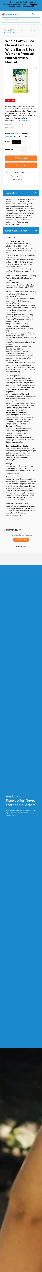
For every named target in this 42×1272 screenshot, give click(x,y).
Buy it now (21, 165)
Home (4, 29)
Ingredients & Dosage (16, 230)
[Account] (33, 14)
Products (11, 29)
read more (26, 120)
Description (11, 193)
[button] (28, 14)
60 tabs (16, 142)
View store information (17, 179)
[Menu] (37, 13)
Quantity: (9, 149)
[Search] (37, 19)
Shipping (8, 136)
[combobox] (21, 19)
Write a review (21, 540)
